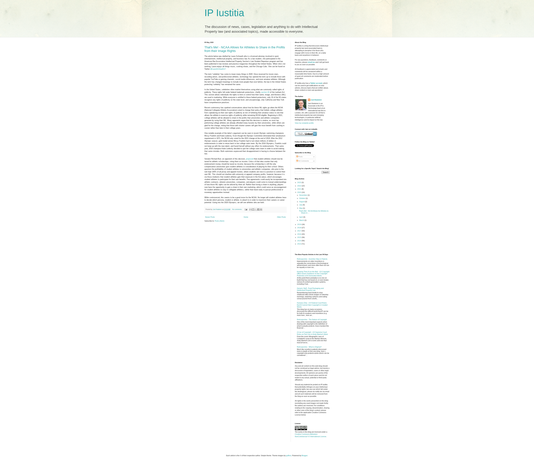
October (302, 198)
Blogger (304, 456)
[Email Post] (246, 209)
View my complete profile (304, 123)
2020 (299, 192)
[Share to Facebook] (258, 209)
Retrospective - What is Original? (309, 347)
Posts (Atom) (219, 221)
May (301, 208)
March (301, 220)
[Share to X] (255, 209)
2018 (299, 228)
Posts (300, 157)
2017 (299, 231)
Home (246, 217)
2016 (299, 234)
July (301, 205)
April (301, 217)
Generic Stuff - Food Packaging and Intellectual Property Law (310, 289)
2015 (299, 237)
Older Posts (281, 217)
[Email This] (250, 209)
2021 (299, 189)
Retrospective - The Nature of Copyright (312, 320)
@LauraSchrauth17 (218, 69)
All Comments (303, 161)
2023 (299, 182)
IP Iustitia (224, 12)
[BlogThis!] (253, 209)
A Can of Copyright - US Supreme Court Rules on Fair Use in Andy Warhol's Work (312, 333)
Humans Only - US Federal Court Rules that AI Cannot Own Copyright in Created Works (312, 305)
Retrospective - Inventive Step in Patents (312, 259)
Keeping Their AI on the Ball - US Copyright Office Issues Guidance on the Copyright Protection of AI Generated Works (313, 274)
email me (311, 62)
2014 (299, 241)
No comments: (237, 209)
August (302, 202)
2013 (299, 244)
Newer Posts (210, 217)
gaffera (288, 456)
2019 (299, 224)
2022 (299, 186)
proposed (249, 159)
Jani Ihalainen (316, 100)
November (303, 195)
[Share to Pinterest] (261, 209)
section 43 (265, 92)
